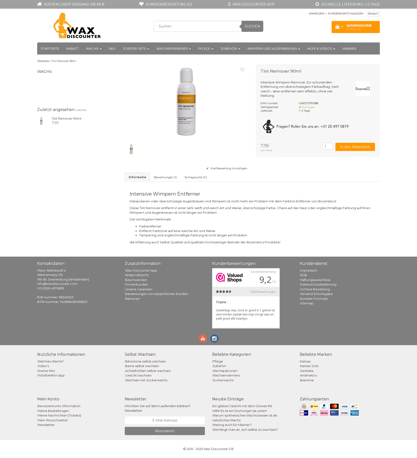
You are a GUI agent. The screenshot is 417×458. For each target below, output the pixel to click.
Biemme (307, 380)
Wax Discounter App (141, 270)
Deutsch (373, 13)
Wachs (92, 48)
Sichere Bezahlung (315, 289)
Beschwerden (136, 280)
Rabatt (72, 48)
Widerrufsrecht (137, 275)
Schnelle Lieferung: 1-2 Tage (350, 4)
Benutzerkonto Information (58, 406)
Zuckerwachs (223, 380)
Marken (349, 48)
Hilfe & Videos (320, 48)
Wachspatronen (224, 371)
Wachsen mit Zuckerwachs (146, 380)
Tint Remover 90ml (63, 61)
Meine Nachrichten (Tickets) (59, 415)
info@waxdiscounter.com (57, 284)
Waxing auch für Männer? (232, 425)
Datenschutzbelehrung (318, 284)
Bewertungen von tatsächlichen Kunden (156, 294)
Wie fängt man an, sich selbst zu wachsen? (245, 429)
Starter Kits (46, 371)
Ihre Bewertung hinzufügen (228, 168)
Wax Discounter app (254, 4)
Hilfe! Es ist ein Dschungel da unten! (239, 411)
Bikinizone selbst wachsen (145, 361)
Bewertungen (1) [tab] (165, 177)
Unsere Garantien (138, 289)
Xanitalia (306, 371)
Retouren (132, 299)
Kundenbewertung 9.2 (169, 4)
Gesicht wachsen (138, 375)
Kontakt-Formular (314, 299)
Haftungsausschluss (315, 280)
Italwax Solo (309, 366)
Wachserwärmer (172, 48)
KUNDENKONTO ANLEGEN (345, 13)
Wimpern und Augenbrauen (272, 48)
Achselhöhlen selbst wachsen (148, 371)
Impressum (308, 270)
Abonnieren (164, 431)
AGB (303, 275)
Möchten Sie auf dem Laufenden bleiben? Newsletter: (157, 408)
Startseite (50, 48)
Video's (43, 366)
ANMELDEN (316, 13)
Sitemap (306, 303)
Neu (112, 48)
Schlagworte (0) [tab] (196, 177)
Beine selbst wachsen (142, 366)
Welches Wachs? (50, 361)
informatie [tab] (137, 177)
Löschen (81, 110)
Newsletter (46, 425)
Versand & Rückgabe (316, 294)
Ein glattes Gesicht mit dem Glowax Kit (242, 406)
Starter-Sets (135, 48)
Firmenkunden (136, 284)
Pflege (204, 48)
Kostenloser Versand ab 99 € (74, 4)
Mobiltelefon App (51, 375)
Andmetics (308, 375)
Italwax (305, 361)
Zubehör (229, 48)
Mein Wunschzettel (52, 420)
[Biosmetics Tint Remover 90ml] (41, 120)
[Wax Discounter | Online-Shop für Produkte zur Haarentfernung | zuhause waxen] (77, 25)
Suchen (252, 26)
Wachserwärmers (226, 375)
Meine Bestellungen (53, 411)
